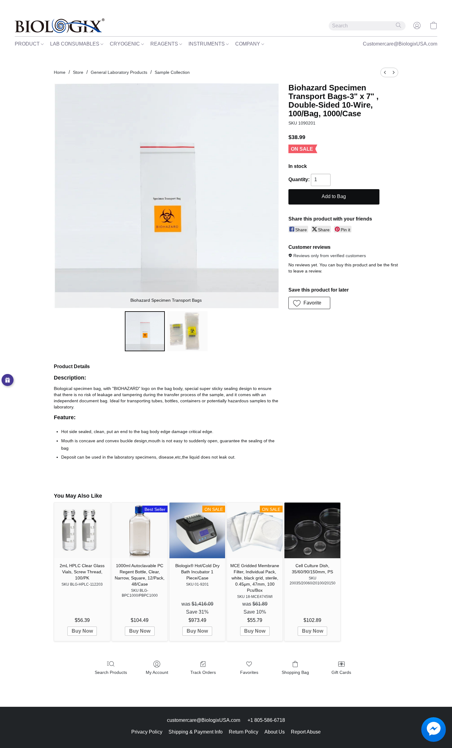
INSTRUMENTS (207, 43)
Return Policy (243, 731)
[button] (60, 25)
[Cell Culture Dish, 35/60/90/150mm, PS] (312, 530)
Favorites (249, 672)
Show (8, 380)
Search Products (111, 672)
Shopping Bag (295, 672)
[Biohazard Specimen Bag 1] (187, 331)
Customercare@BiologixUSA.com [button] (400, 43)
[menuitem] (385, 72)
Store (78, 72)
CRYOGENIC (125, 43)
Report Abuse (306, 731)
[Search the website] (398, 25)
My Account (157, 672)
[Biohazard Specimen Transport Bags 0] (145, 331)
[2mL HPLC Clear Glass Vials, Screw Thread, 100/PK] (82, 530)
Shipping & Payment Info (196, 731)
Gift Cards (341, 672)
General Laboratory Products (119, 72)
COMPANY (248, 43)
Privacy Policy (146, 731)
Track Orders (203, 672)
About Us (274, 731)
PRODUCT (28, 43)
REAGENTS (164, 43)
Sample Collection (172, 72)
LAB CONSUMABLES (75, 43)
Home (59, 72)
